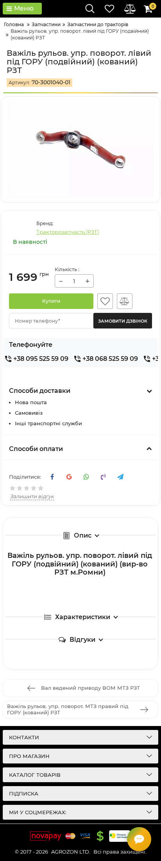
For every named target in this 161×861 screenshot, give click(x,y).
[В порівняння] (124, 301)
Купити (51, 301)
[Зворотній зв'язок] (139, 839)
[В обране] (105, 301)
